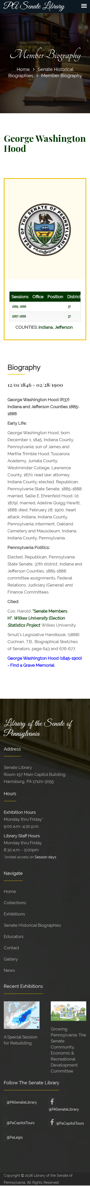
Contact (11, 947)
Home (23, 69)
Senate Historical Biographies (32, 925)
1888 (23, 316)
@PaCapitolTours (20, 1123)
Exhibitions (14, 913)
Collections (15, 902)
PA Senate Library (34, 7)
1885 (15, 306)
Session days (45, 857)
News (9, 970)
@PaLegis (15, 1137)
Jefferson (64, 327)
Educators (14, 936)
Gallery (11, 959)
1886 (23, 306)
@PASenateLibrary (22, 1102)
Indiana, (46, 327)
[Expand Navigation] (84, 6)
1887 (15, 316)
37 (69, 306)
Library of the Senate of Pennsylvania (37, 728)
